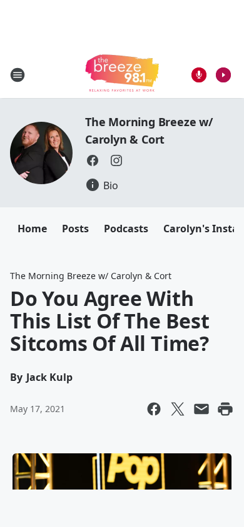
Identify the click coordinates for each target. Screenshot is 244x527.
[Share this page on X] (177, 409)
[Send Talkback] (198, 74)
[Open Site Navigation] (17, 74)
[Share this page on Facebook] (154, 409)
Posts (75, 228)
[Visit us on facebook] (92, 160)
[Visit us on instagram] (116, 160)
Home (32, 228)
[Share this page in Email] (201, 409)
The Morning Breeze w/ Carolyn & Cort (90, 276)
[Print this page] (225, 409)
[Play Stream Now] (223, 74)
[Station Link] (122, 74)
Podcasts (126, 228)
